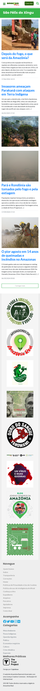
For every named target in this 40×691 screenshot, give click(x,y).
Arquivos (6, 598)
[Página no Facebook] (4, 621)
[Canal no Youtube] (12, 621)
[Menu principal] (4, 4)
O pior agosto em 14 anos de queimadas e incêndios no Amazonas (20, 255)
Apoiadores (8, 604)
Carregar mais (20, 286)
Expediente (8, 595)
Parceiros (7, 601)
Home (5, 582)
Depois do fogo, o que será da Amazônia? (17, 56)
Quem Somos (8, 569)
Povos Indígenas (9, 634)
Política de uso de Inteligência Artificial (19, 588)
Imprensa (7, 607)
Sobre (5, 572)
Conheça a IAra (9, 591)
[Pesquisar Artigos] (37, 3)
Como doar (29, 3)
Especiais (7, 653)
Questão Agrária (9, 637)
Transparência (9, 575)
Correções (7, 579)
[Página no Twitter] (8, 621)
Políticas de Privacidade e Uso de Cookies (20, 585)
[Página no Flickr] (18, 621)
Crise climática (9, 650)
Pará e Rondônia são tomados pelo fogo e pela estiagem (20, 189)
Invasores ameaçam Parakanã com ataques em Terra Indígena (18, 90)
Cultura (6, 647)
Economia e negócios (11, 643)
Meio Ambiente (9, 631)
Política (6, 640)
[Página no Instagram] (15, 621)
